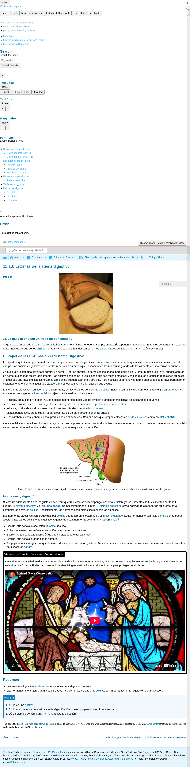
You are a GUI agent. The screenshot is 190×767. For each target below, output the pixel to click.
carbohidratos (108, 348)
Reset (5, 87)
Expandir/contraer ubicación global (185, 256)
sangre (162, 515)
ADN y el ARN (166, 417)
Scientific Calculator (17, 172)
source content (152, 724)
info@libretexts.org (15, 762)
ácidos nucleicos (41, 393)
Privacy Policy (77, 758)
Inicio (17, 257)
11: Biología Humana (156, 257)
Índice (167, 284)
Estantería (37, 257)
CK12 (138, 724)
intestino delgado (113, 515)
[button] (12, 196)
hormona (48, 713)
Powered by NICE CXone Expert (50, 752)
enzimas (42, 348)
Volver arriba (9, 737)
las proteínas (98, 404)
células (61, 515)
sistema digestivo (99, 389)
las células (32, 509)
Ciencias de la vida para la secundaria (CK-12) (109, 257)
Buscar (8, 250)
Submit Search (10, 65)
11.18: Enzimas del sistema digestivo (36, 724)
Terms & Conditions (96, 758)
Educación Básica (63, 257)
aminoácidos (118, 404)
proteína (124, 362)
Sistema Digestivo (69, 356)
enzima (105, 362)
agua (55, 534)
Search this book (9, 55)
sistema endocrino (53, 505)
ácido (52, 526)
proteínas (173, 389)
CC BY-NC (77, 724)
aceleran (46, 366)
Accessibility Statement (120, 758)
